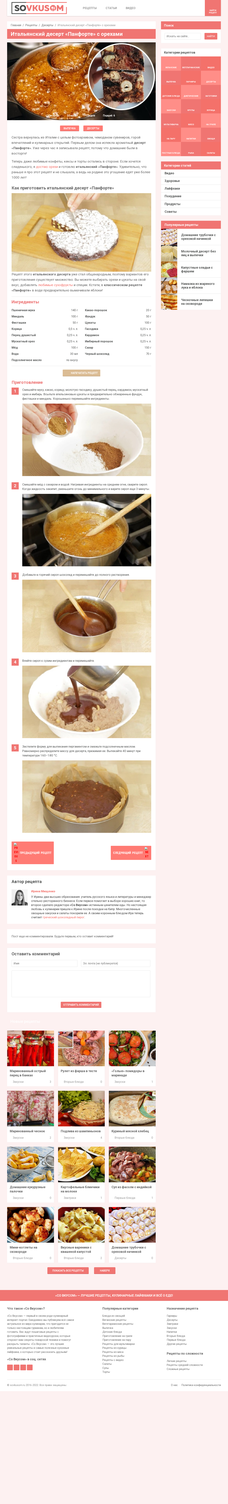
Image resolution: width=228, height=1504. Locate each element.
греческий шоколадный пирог (63, 917)
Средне (90, 115)
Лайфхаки (172, 188)
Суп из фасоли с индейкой (132, 1187)
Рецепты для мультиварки (118, 1344)
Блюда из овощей (113, 1315)
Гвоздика (91, 329)
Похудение (173, 196)
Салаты (107, 1363)
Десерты (47, 25)
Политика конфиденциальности (201, 1385)
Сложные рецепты (178, 1369)
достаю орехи (47, 167)
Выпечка (70, 128)
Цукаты (90, 322)
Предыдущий (35, 853)
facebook (10, 1367)
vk (16, 1367)
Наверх (105, 1270)
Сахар (89, 347)
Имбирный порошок (99, 341)
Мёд (15, 347)
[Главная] (39, 8)
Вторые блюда (74, 1081)
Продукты (172, 204)
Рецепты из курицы (114, 1347)
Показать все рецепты (68, 1270)
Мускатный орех (23, 341)
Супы (105, 1368)
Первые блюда (125, 1198)
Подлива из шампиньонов (81, 1131)
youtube (30, 1367)
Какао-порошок (96, 310)
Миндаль (18, 316)
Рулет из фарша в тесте (79, 1071)
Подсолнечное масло (27, 360)
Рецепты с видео (113, 1360)
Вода (15, 354)
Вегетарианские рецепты (117, 1323)
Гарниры (172, 1315)
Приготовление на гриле (117, 1336)
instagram (23, 1367)
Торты (106, 1372)
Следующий (128, 853)
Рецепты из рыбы (113, 1355)
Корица (17, 329)
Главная (16, 25)
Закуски (18, 1081)
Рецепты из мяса (112, 1352)
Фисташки (19, 322)
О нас (174, 1385)
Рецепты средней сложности (185, 1365)
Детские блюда (112, 1331)
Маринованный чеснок (27, 1131)
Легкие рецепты (176, 1361)
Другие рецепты (177, 1344)
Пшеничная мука (23, 310)
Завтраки (70, 1198)
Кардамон (92, 335)
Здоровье (172, 181)
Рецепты (31, 25)
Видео (169, 173)
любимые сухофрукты (55, 285)
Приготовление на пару (116, 1339)
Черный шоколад (97, 354)
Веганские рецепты (114, 1320)
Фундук (90, 316)
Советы (171, 211)
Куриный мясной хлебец (130, 1131)
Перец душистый (24, 335)
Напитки (172, 1331)
